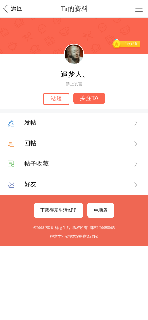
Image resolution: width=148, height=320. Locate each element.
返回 (17, 8)
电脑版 (101, 210)
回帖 (30, 143)
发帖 (30, 122)
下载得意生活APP (58, 210)
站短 (56, 99)
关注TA (89, 98)
